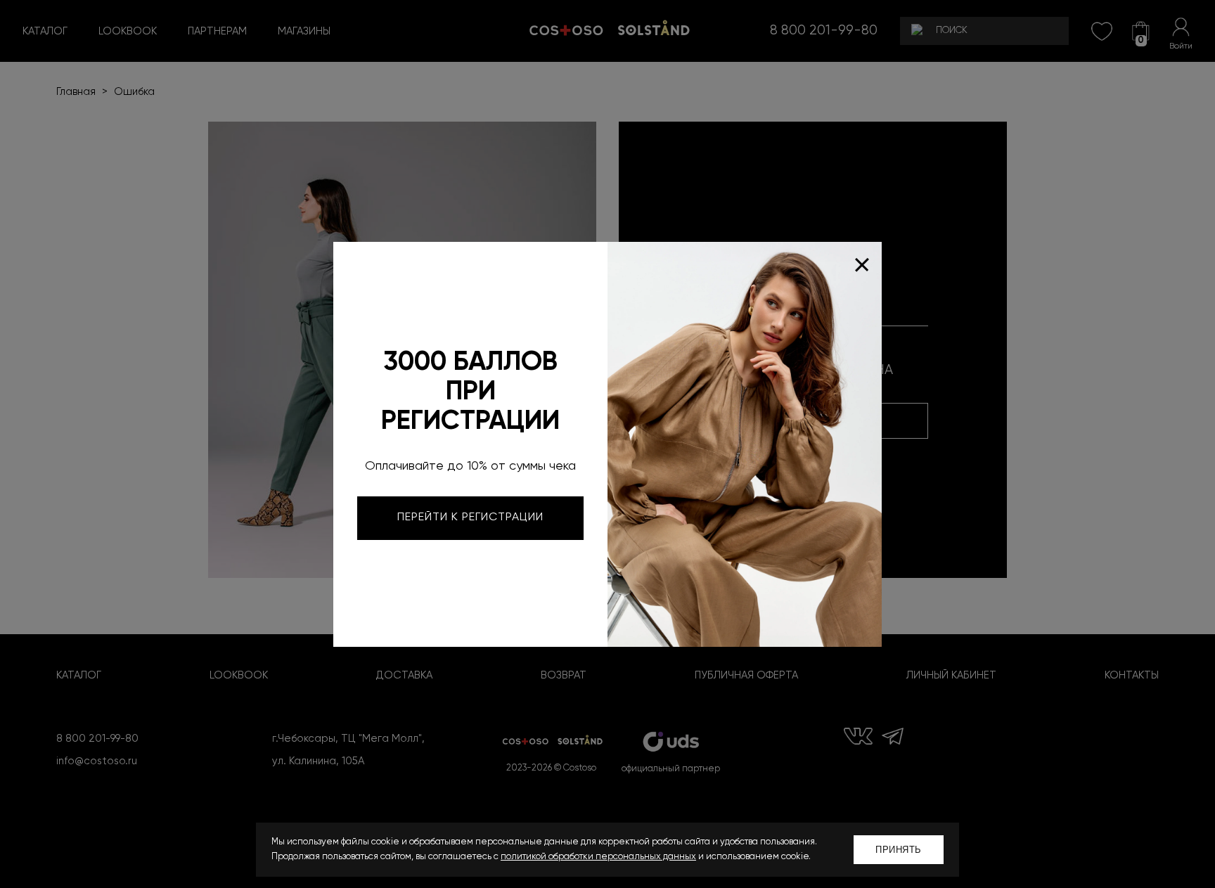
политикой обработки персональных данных (598, 856)
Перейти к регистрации (470, 517)
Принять (898, 849)
